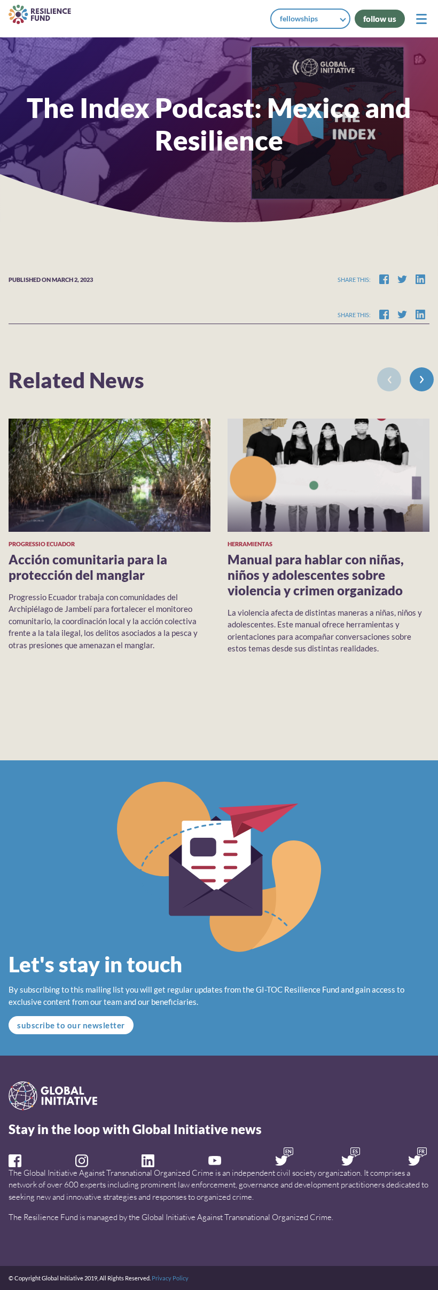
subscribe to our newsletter (71, 1025)
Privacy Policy (170, 1278)
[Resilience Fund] (40, 14)
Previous (389, 379)
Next (422, 379)
